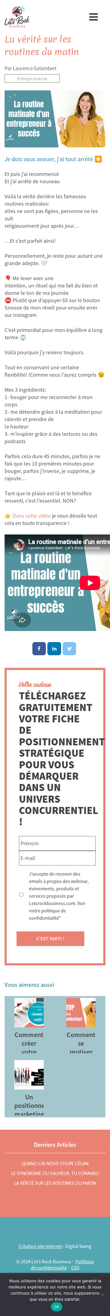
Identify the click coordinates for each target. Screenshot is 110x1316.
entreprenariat (32, 78)
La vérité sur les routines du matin (42, 45)
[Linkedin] (54, 649)
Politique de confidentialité (62, 1264)
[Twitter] (69, 649)
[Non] (102, 1294)
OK (57, 1306)
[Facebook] (39, 649)
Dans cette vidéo (32, 515)
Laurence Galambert (35, 68)
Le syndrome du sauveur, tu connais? (55, 1174)
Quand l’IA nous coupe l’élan (55, 1164)
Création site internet (40, 1246)
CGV (75, 1268)
